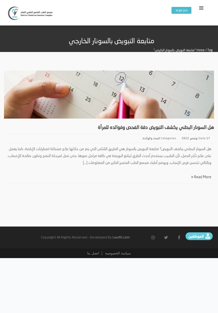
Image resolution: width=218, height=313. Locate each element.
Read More (202, 177)
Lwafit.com (121, 237)
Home (200, 50)
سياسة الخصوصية (117, 253)
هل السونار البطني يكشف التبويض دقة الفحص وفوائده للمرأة (156, 127)
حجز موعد (181, 10)
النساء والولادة (151, 138)
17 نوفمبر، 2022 (196, 138)
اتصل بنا (93, 253)
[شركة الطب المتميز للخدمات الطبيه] (30, 14)
